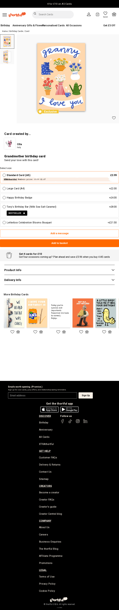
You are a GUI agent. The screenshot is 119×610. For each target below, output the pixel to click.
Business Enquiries (50, 541)
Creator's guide (48, 506)
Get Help (45, 451)
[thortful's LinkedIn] (85, 422)
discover (45, 416)
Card (27, 31)
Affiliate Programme (51, 555)
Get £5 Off (109, 25)
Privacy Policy (47, 583)
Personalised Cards (53, 25)
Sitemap (44, 479)
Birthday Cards (16, 31)
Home (5, 31)
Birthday (5, 25)
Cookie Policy (47, 590)
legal (43, 570)
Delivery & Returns (50, 464)
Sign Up (86, 395)
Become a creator (49, 492)
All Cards (44, 436)
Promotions (46, 563)
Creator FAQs (46, 499)
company (45, 520)
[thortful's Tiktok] (70, 422)
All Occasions (74, 25)
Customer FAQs (48, 457)
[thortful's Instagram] (77, 422)
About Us (44, 527)
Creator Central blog (50, 513)
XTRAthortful (46, 444)
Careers (43, 534)
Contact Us (45, 471)
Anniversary (19, 25)
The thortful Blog (48, 548)
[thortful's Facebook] (62, 422)
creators (45, 486)
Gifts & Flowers (35, 25)
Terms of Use (47, 576)
